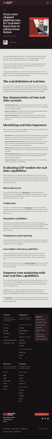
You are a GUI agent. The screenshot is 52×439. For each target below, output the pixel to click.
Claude (21, 393)
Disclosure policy (8, 431)
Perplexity (22, 396)
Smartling (21, 345)
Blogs (4, 375)
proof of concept (30, 263)
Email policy (17, 431)
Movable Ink (22, 343)
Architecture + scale (8, 343)
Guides (5, 383)
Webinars (5, 386)
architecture (29, 207)
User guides (39, 327)
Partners (21, 381)
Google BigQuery (23, 330)
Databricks (22, 333)
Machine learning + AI (41, 339)
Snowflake (21, 328)
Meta (20, 358)
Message (5, 330)
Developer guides (40, 325)
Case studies (6, 381)
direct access (26, 192)
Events (5, 389)
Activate (5, 328)
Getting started (40, 319)
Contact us (22, 383)
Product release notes (40, 331)
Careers (21, 378)
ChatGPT (21, 390)
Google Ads (22, 352)
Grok (20, 401)
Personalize (6, 333)
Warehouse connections (10, 340)
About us (21, 375)
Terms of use (6, 429)
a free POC (9, 297)
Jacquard (21, 340)
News (4, 378)
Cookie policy (24, 429)
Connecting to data (41, 322)
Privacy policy (15, 429)
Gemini (21, 398)
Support (39, 317)
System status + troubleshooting (40, 335)
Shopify (21, 355)
